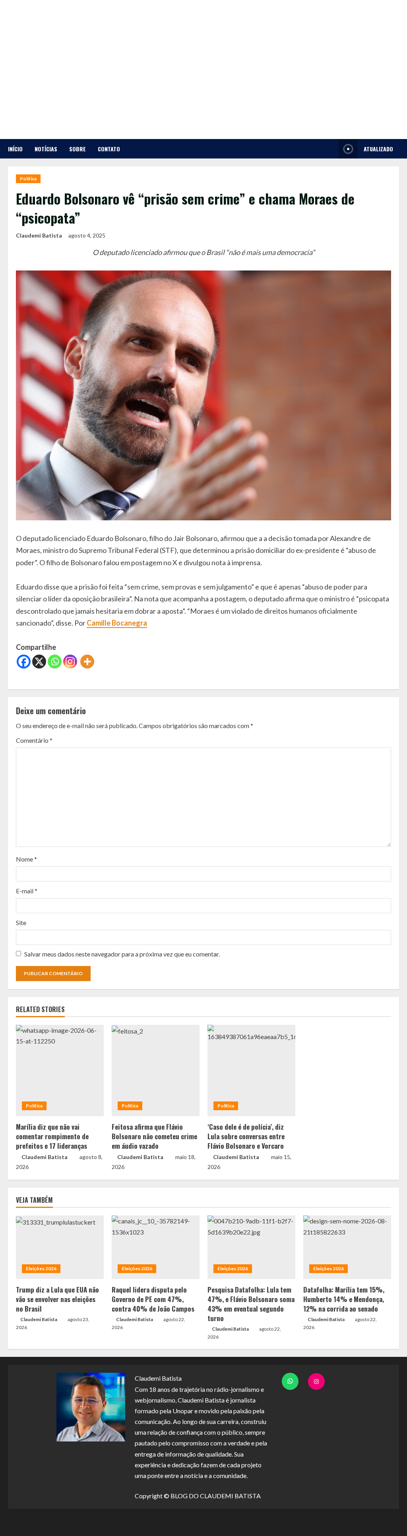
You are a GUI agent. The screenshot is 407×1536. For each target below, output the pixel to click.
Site (21, 922)
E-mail (26, 891)
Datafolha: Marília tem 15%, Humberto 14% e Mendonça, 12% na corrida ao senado (343, 1299)
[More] (87, 661)
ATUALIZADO (378, 149)
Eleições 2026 (41, 1268)
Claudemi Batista (39, 235)
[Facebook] (24, 661)
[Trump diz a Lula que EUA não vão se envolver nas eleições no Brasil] (60, 1247)
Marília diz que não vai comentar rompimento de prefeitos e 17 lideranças (52, 1136)
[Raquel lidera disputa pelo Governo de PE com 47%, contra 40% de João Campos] (156, 1247)
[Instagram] (70, 661)
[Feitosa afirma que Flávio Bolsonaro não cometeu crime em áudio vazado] (156, 1070)
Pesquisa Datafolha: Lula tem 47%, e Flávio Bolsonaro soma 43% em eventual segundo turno (251, 1304)
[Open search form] (330, 148)
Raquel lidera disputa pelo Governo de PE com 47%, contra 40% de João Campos (153, 1299)
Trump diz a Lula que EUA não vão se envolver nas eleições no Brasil (57, 1299)
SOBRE (77, 149)
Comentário (34, 740)
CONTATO (109, 149)
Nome (26, 859)
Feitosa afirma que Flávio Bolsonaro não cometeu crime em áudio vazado (154, 1136)
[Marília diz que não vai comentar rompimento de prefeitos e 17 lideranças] (60, 1070)
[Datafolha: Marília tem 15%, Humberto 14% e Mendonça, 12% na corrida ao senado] (347, 1247)
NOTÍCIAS (46, 149)
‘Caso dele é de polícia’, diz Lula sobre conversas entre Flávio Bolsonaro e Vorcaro (246, 1136)
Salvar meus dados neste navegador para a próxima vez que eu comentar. (122, 954)
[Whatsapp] (55, 661)
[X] (39, 661)
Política (28, 179)
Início (15, 149)
